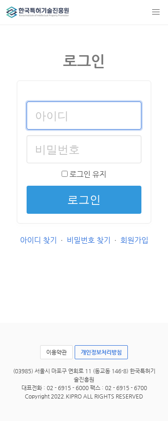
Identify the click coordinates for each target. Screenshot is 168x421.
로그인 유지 (87, 174)
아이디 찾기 (38, 240)
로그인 (84, 199)
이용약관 (56, 352)
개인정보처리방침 (101, 352)
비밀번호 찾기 (89, 240)
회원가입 (134, 240)
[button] (156, 12)
